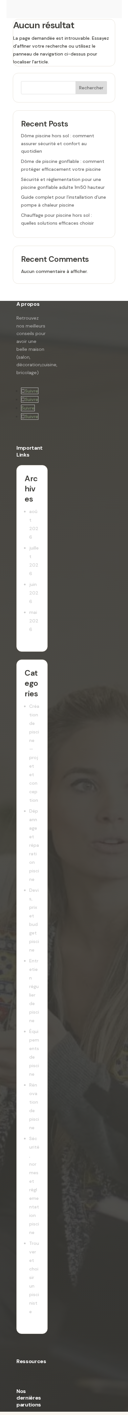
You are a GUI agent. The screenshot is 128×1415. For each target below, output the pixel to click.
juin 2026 (33, 592)
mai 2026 (33, 620)
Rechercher (91, 88)
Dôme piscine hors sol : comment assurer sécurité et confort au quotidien (57, 143)
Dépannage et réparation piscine (34, 845)
